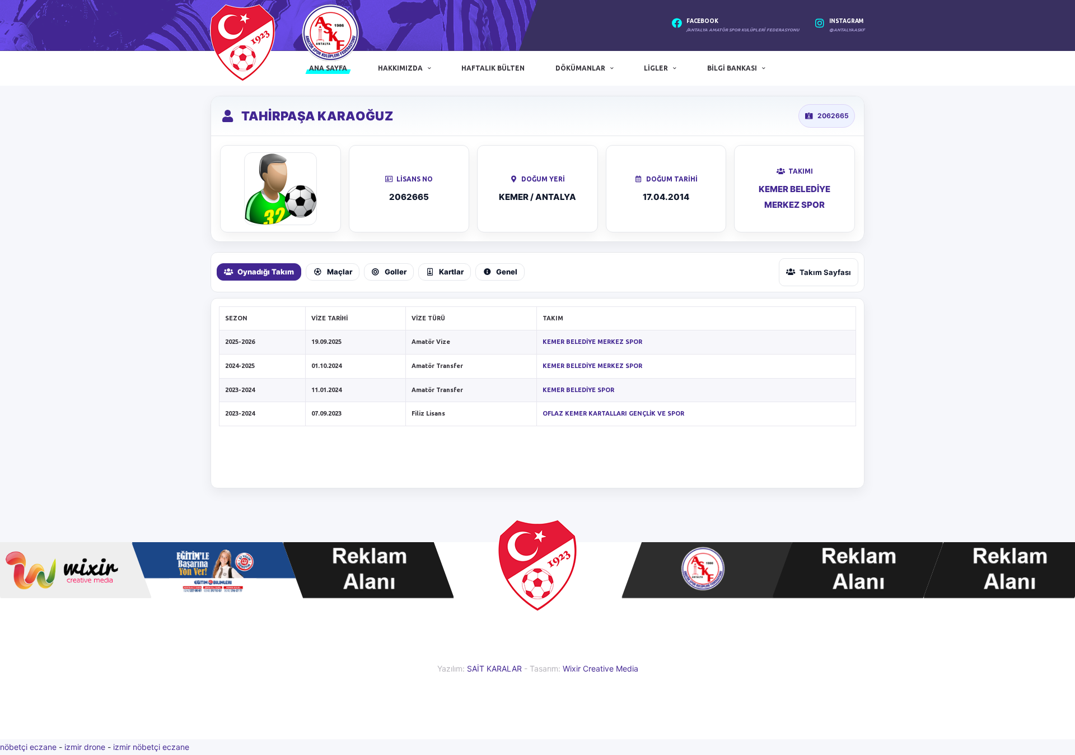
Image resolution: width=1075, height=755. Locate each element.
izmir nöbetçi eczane (151, 747)
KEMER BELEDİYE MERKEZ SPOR (592, 341)
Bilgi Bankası (732, 68)
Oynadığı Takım (265, 271)
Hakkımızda (400, 68)
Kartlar (451, 271)
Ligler (656, 68)
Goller (395, 271)
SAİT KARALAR (494, 668)
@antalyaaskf (847, 29)
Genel (506, 271)
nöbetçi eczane (28, 747)
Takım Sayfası (825, 272)
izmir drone (84, 747)
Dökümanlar (580, 68)
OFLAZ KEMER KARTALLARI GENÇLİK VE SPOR (613, 413)
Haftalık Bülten (493, 68)
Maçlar (339, 271)
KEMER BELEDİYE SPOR (578, 389)
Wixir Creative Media (600, 668)
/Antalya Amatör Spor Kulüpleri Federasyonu (742, 29)
